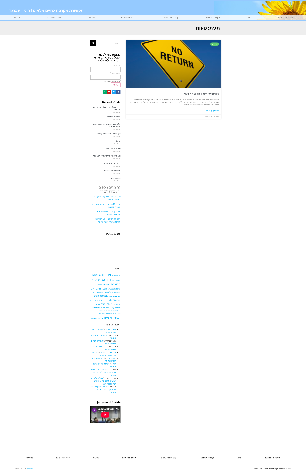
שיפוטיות (95, 307)
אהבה (117, 275)
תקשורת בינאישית (105, 314)
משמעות (116, 300)
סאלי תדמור (111, 329)
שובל (118, 141)
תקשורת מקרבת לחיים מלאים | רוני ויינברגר (46, 10)
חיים (98, 288)
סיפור (96, 300)
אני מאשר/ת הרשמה (110, 81)
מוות (119, 296)
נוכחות (108, 300)
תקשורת (108, 311)
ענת (114, 364)
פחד (119, 304)
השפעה (106, 284)
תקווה (113, 311)
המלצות (91, 17)
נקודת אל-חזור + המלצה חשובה (201, 94)
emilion (30, 469)
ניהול (101, 300)
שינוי (103, 307)
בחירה (110, 280)
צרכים (103, 304)
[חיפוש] (93, 43)
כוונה (106, 292)
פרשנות (115, 304)
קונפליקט (117, 308)
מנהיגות (114, 296)
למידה (101, 293)
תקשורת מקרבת (213, 17)
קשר (112, 308)
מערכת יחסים (100, 295)
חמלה (111, 292)
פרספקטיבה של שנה (112, 171)
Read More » (116, 112)
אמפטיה (96, 275)
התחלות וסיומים (113, 117)
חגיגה (109, 289)
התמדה (100, 285)
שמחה (117, 311)
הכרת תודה (98, 280)
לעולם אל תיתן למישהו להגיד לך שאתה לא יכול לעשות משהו (103, 372)
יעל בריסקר (111, 358)
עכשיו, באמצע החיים (112, 163)
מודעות (95, 292)
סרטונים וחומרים (128, 17)
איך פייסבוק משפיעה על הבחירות (106, 156)
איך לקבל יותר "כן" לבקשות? (108, 134)
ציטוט (109, 304)
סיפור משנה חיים (113, 148)
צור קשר (16, 17)
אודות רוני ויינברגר (53, 17)
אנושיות (117, 280)
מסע (109, 296)
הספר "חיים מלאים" (284, 17)
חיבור (104, 288)
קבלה (98, 304)
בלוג (248, 17)
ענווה (92, 300)
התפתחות (116, 289)
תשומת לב (95, 318)
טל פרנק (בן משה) (108, 352)
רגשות (107, 307)
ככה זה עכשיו (115, 178)
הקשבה (115, 284)
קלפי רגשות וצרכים (170, 17)
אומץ (113, 275)
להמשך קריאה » (212, 110)
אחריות (105, 274)
